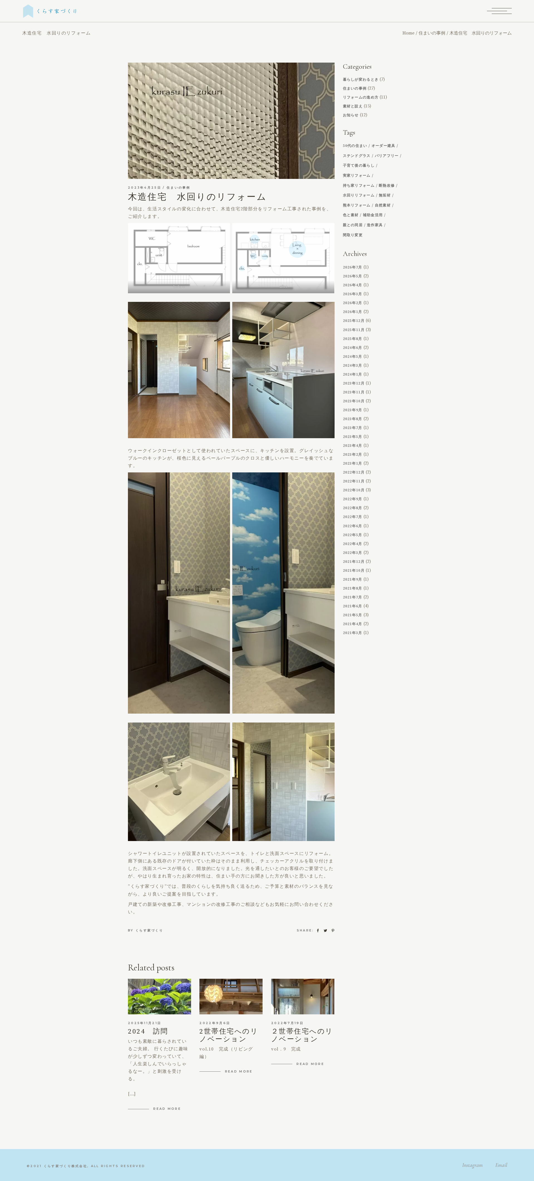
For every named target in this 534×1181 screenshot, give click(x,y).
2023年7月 (352, 428)
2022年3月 (352, 553)
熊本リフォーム (357, 205)
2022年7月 (352, 517)
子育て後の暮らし (359, 166)
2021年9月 (352, 579)
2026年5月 (352, 276)
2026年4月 (352, 285)
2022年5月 (352, 535)
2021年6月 (352, 606)
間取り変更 (353, 235)
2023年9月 (352, 410)
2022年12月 (354, 472)
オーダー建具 (383, 146)
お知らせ (351, 115)
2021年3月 (352, 633)
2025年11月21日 (144, 1023)
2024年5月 (352, 356)
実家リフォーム (357, 176)
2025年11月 (354, 330)
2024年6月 (352, 348)
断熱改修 (387, 186)
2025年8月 (352, 339)
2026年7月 (352, 267)
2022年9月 (352, 499)
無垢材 (385, 195)
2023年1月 (352, 463)
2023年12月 (354, 383)
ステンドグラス (357, 156)
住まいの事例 (432, 33)
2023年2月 (352, 454)
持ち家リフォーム (359, 186)
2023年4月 (352, 445)
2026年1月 (352, 312)
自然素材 (383, 205)
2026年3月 (352, 294)
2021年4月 (352, 624)
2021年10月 (354, 570)
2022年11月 (354, 481)
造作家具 (375, 225)
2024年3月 (352, 365)
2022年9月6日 (214, 1023)
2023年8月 (352, 419)
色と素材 (351, 215)
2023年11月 (354, 392)
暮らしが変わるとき (361, 79)
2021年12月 (354, 561)
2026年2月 (352, 303)
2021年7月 (352, 597)
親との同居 (353, 225)
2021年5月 (352, 615)
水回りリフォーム (359, 195)
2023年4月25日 (144, 187)
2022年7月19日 (287, 1023)
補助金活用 (373, 215)
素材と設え (353, 106)
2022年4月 (352, 544)
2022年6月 (352, 526)
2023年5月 (352, 437)
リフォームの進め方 (361, 97)
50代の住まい (355, 146)
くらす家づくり (149, 930)
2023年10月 (354, 401)
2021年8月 (352, 588)
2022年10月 (354, 490)
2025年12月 (354, 321)
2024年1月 (352, 374)
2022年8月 (352, 508)
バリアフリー (387, 156)
